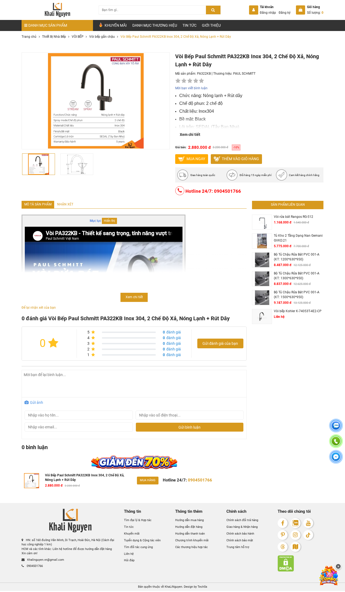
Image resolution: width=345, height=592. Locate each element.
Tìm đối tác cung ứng (138, 547)
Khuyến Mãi (115, 25)
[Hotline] (335, 444)
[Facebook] (283, 523)
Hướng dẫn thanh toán (190, 533)
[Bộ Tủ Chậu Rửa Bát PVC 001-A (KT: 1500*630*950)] (262, 297)
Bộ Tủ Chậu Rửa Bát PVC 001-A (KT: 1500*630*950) (296, 294)
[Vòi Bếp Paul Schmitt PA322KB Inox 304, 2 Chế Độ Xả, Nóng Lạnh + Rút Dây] (32, 480)
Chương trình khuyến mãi (192, 540)
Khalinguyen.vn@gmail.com (45, 560)
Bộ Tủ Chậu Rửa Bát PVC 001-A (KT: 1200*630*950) (296, 257)
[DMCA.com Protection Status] (300, 563)
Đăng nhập (268, 13)
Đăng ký (285, 13)
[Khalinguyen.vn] (57, 10)
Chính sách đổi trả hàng (242, 520)
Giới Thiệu (211, 25)
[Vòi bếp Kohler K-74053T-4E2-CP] (262, 316)
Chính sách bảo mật (239, 540)
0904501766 (34, 566)
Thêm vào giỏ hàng (240, 158)
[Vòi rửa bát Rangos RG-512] (262, 222)
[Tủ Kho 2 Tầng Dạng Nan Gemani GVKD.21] (262, 241)
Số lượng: (315, 13)
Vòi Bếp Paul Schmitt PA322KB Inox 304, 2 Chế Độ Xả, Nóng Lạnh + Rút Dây (84, 477)
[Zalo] (295, 523)
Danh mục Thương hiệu (154, 25)
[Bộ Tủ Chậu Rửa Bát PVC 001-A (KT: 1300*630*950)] (262, 279)
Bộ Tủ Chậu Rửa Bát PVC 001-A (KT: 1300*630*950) (296, 275)
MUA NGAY (195, 158)
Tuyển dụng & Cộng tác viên (142, 540)
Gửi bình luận (189, 427)
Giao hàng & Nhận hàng (242, 527)
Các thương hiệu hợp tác (191, 547)
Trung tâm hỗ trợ (237, 547)
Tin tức (189, 25)
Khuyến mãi (132, 533)
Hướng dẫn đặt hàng (188, 527)
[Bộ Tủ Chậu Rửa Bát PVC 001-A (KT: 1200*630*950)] (262, 260)
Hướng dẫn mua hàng (189, 520)
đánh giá (172, 332)
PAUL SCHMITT (244, 73)
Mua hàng (148, 480)
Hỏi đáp (129, 560)
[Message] (335, 460)
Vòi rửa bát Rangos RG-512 (293, 217)
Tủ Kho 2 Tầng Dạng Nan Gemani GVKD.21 (298, 238)
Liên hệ (129, 554)
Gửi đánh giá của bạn (220, 343)
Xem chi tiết (190, 134)
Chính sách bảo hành (240, 533)
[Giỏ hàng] (300, 10)
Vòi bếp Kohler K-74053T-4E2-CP (298, 311)
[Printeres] (283, 535)
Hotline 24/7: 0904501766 (212, 191)
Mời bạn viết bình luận (191, 88)
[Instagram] (295, 535)
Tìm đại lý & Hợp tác (137, 520)
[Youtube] (308, 523)
